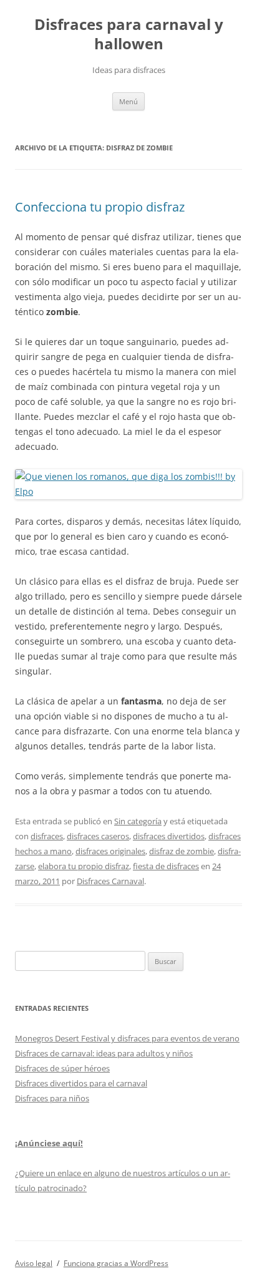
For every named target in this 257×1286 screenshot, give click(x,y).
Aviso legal (33, 1263)
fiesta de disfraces (166, 866)
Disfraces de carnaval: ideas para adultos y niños (104, 1053)
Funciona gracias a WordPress (116, 1263)
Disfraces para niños (52, 1098)
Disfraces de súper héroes (62, 1068)
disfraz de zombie (181, 851)
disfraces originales (110, 851)
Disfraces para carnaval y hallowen (128, 34)
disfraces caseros (98, 836)
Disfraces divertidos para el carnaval (81, 1083)
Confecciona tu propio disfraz (100, 206)
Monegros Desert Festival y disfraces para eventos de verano (127, 1038)
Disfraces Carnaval (110, 881)
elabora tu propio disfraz (83, 866)
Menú (128, 101)
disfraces (47, 836)
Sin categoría (138, 821)
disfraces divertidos (169, 836)
